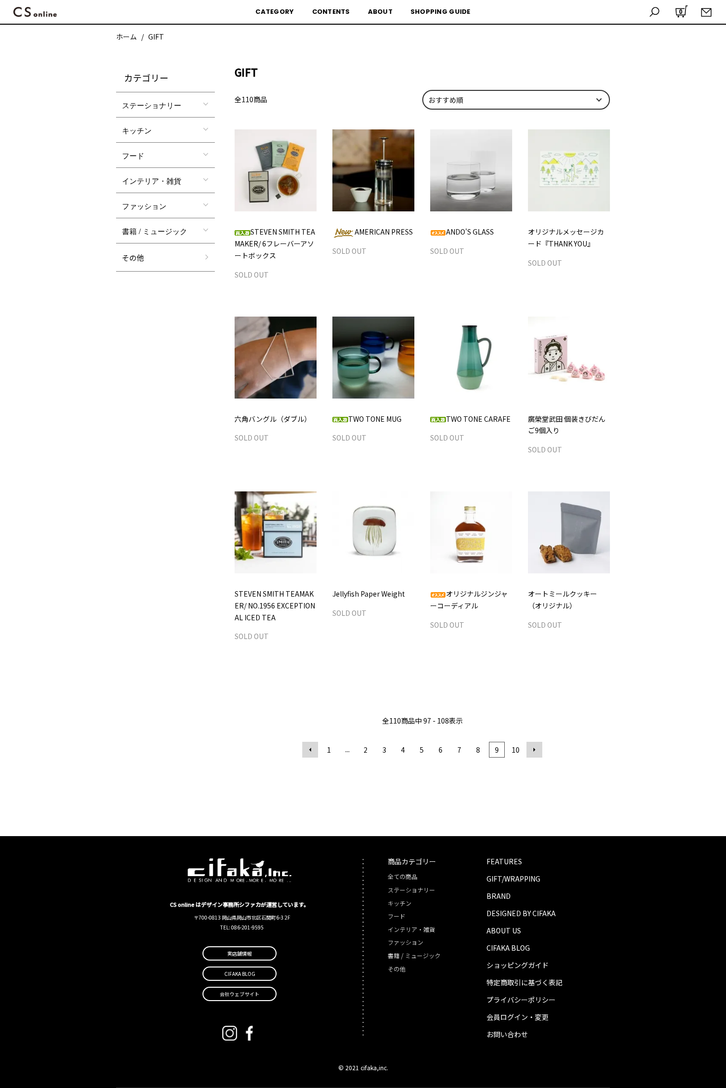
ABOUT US (503, 930)
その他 (133, 257)
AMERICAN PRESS (384, 232)
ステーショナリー (151, 105)
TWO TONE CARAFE (478, 419)
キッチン (137, 130)
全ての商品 (402, 876)
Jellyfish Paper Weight (368, 594)
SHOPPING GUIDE (440, 11)
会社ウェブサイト (239, 994)
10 (516, 750)
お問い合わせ (507, 1034)
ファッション (144, 206)
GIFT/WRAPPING (513, 879)
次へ (534, 750)
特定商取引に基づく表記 (524, 982)
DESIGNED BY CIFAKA (521, 913)
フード (133, 155)
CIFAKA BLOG (508, 948)
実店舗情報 (239, 953)
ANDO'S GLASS (470, 232)
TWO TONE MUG (375, 419)
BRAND (498, 896)
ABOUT (380, 11)
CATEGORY (274, 11)
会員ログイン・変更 (517, 1017)
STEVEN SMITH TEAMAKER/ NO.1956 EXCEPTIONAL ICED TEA (275, 605)
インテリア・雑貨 (151, 180)
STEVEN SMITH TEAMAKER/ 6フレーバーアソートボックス (275, 243)
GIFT (156, 36)
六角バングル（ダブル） (273, 419)
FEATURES (504, 861)
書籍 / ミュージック (154, 231)
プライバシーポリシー (521, 1000)
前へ (310, 750)
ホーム (126, 36)
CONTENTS (331, 11)
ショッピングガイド (517, 965)
